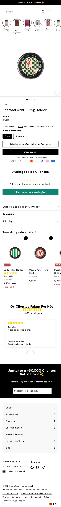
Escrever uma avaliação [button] (30, 192)
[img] (31, 310)
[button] (11, 273)
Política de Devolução (13, 489)
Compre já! (30, 151)
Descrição (8, 214)
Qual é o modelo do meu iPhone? (21, 206)
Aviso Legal (27, 486)
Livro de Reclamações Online (36, 497)
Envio (20, 126)
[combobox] (52, 504)
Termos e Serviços (11, 497)
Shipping (7, 221)
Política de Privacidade (36, 489)
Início (5, 104)
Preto (7, 135)
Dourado (19, 135)
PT (54, 504)
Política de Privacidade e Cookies (36, 493)
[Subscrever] (46, 391)
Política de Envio (10, 493)
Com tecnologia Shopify (14, 500)
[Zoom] (56, 92)
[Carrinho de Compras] (49, 12)
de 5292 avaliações (32, 313)
